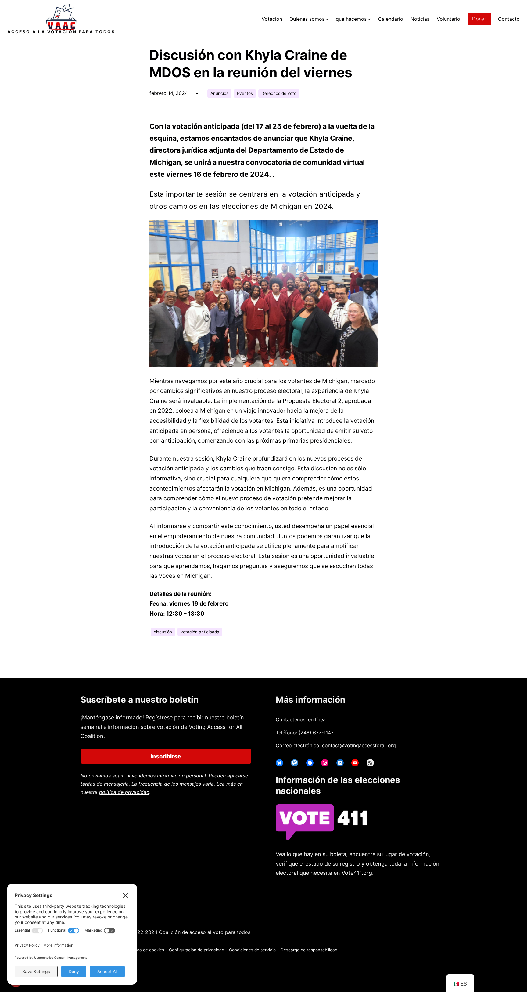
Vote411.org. (358, 873)
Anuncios (219, 93)
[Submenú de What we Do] (369, 18)
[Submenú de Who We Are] (327, 18)
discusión (163, 631)
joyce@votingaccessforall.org (379, 897)
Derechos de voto (278, 93)
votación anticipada (200, 631)
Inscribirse (166, 756)
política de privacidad (124, 792)
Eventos (245, 93)
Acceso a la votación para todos (61, 31)
